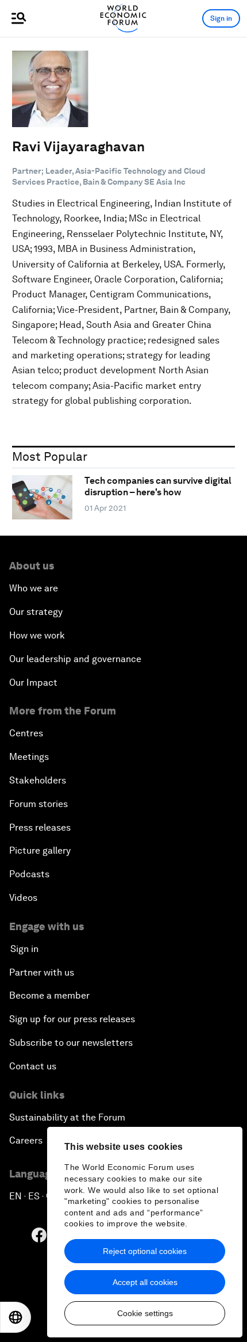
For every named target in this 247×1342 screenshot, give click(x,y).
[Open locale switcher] (15, 1317)
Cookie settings (145, 1313)
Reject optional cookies (145, 1251)
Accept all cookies (145, 1282)
